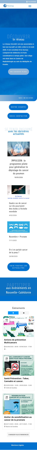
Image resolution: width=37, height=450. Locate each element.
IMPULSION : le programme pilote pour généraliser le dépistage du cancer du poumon (18, 167)
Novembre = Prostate (18, 237)
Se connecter (32, 2)
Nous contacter (18, 116)
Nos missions (26, 98)
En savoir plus (18, 71)
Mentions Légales (17, 445)
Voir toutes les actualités (18, 267)
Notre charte (18, 107)
